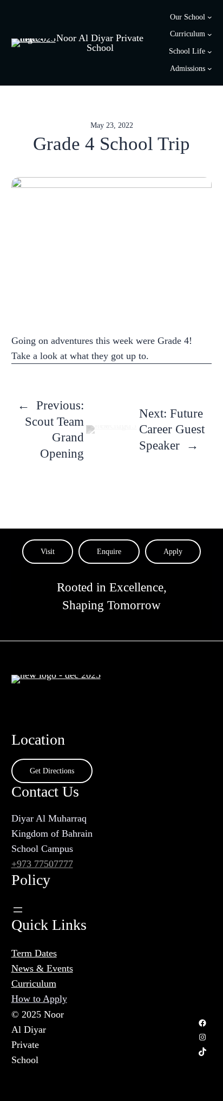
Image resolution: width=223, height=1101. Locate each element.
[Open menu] (17, 909)
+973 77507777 (42, 863)
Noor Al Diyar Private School (99, 42)
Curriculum (33, 983)
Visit (48, 551)
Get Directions (52, 770)
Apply (172, 551)
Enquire (109, 551)
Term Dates (34, 953)
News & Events (42, 968)
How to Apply (39, 998)
